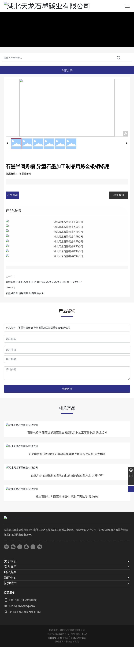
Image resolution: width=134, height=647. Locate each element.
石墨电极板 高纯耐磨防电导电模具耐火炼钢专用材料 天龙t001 (67, 454)
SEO (84, 634)
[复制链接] (39, 546)
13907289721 (16, 600)
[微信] (13, 546)
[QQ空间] (33, 546)
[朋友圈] (19, 546)
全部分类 (67, 70)
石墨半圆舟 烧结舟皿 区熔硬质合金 (25, 293)
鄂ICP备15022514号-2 (58, 634)
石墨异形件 (25, 174)
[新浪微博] (6, 546)
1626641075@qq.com (22, 606)
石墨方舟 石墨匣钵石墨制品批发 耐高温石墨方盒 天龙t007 (67, 475)
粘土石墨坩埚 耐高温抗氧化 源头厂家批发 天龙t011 (67, 496)
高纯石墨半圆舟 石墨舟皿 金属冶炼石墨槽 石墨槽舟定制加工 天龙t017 (44, 282)
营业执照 (75, 634)
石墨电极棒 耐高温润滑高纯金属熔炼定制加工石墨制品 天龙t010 (67, 432)
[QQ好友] (26, 546)
